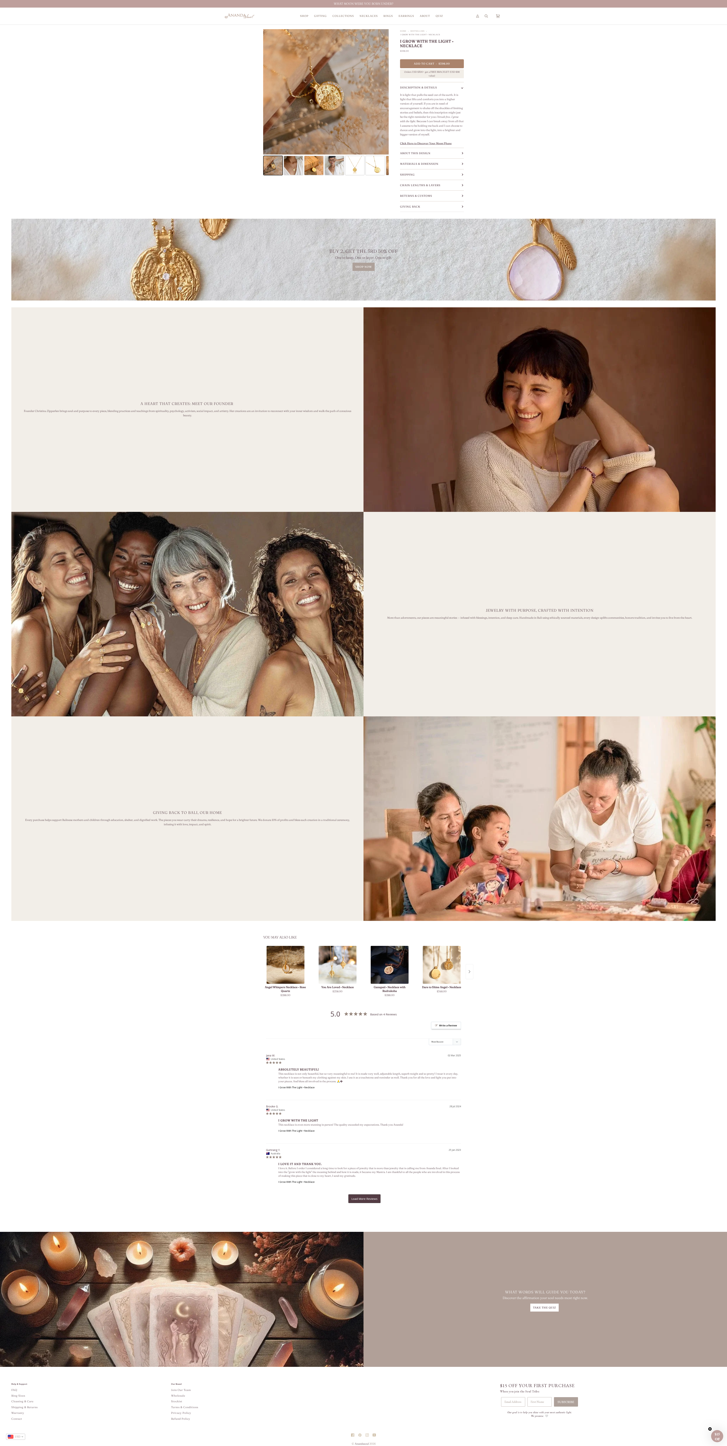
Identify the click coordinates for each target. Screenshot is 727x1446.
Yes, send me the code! (411, 744)
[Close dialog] (454, 666)
